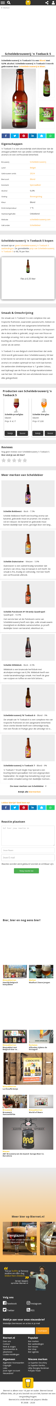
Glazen (8, 417)
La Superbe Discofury (37, 1362)
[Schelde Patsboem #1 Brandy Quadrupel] (28, 594)
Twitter (10, 1310)
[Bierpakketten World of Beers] (41, 1101)
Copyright (7, 1365)
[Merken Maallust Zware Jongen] (41, 971)
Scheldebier (35, 225)
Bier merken (33, 1341)
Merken (6, 8)
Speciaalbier (35, 185)
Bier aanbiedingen (36, 1344)
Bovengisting (36, 196)
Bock (26, 511)
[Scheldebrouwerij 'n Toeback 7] (28, 748)
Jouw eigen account (11, 1370)
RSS (32, 1310)
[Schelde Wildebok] (28, 647)
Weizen (29, 561)
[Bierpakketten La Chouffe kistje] (28, 1069)
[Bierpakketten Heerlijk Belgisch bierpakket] (15, 971)
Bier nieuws (33, 1346)
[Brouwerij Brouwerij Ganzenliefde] (15, 1101)
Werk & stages (9, 1346)
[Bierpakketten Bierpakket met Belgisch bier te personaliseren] (15, 1036)
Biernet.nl (13, 1399)
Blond (42, 60)
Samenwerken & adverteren (10, 1350)
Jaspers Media (40, 1399)
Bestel (22, 433)
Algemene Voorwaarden (13, 1362)
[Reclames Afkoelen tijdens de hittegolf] (41, 1036)
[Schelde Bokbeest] (28, 493)
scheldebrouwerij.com (40, 219)
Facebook (11, 1303)
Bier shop (32, 1349)
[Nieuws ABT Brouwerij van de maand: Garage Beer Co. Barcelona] (28, 1134)
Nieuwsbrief (8, 1373)
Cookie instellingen (11, 1354)
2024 (32, 173)
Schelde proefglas (14, 414)
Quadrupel (9, 614)
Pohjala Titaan (34, 1370)
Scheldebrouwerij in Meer (32, 66)
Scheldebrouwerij (38, 162)
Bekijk (10, 433)
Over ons (7, 1341)
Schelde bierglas (40, 414)
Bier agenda (33, 1352)
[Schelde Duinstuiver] (28, 544)
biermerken (35, 791)
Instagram (35, 1303)
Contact (6, 1344)
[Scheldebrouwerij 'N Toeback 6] (28, 697)
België (33, 167)
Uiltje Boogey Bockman (38, 1368)
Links (5, 1368)
